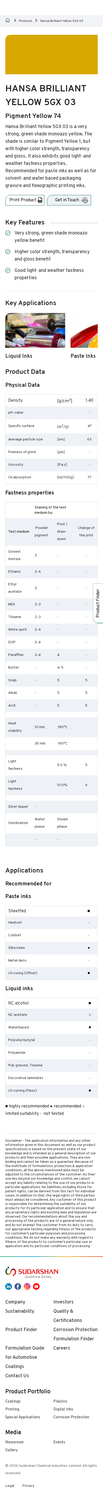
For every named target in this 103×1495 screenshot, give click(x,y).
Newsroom (14, 1442)
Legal (9, 1486)
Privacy (28, 1486)
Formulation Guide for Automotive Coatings (24, 1357)
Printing (12, 1409)
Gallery (11, 1450)
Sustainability (19, 1311)
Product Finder (21, 1330)
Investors (63, 1302)
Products (25, 21)
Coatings (13, 1401)
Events (59, 1442)
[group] (35, 339)
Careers (61, 1348)
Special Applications (22, 1417)
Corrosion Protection (71, 1417)
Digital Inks (63, 1409)
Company (15, 1302)
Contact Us (17, 1376)
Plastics (60, 1401)
